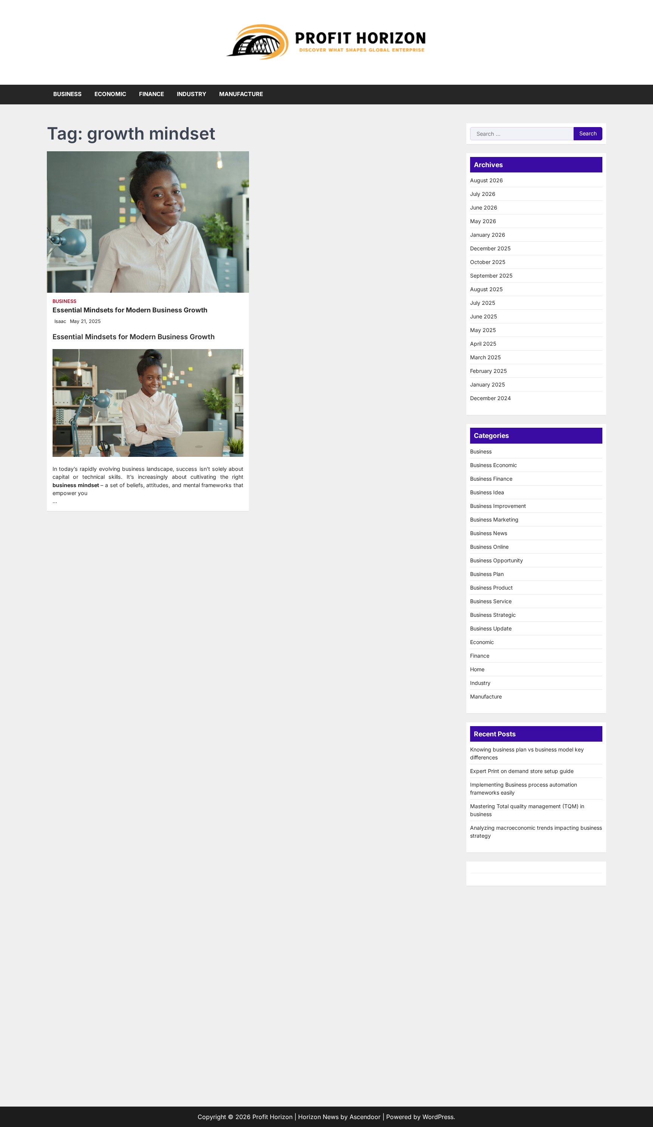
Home (477, 669)
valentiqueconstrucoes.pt (506, 1063)
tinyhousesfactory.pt (499, 1009)
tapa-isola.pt (488, 1018)
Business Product (491, 587)
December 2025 (490, 248)
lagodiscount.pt (492, 963)
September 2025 (491, 275)
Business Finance (491, 478)
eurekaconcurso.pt (496, 982)
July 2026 (482, 194)
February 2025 (488, 371)
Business (67, 94)
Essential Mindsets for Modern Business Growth (130, 310)
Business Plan (487, 574)
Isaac (60, 321)
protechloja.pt (490, 945)
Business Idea (487, 492)
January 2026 (487, 234)
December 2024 (490, 398)
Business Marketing (494, 519)
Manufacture (241, 94)
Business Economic (493, 465)
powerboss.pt (489, 909)
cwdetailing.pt (490, 1045)
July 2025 (482, 303)
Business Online (489, 546)
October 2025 (487, 262)
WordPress (437, 1117)
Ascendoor (365, 1117)
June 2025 (483, 316)
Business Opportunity (496, 560)
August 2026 (486, 180)
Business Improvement (498, 506)
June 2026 (483, 207)
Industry (191, 94)
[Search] (600, 94)
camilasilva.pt (489, 927)
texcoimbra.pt (490, 1072)
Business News (488, 533)
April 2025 (483, 343)
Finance (151, 94)
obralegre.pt (487, 1054)
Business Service (491, 601)
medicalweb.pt (491, 954)
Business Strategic (493, 615)
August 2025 (486, 289)
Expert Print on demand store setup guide (522, 771)
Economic (110, 94)
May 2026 (483, 221)
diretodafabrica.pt (495, 1000)
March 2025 (485, 357)
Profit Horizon (272, 1117)
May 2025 (483, 330)
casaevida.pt (488, 1036)
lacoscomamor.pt (495, 972)
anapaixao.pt (488, 936)
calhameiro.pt (489, 1027)
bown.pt (482, 991)
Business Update (491, 628)
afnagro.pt (485, 918)
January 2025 (487, 384)
